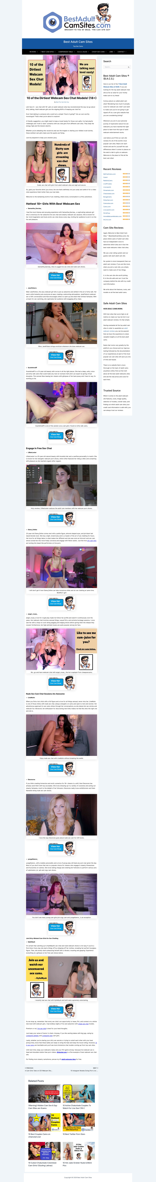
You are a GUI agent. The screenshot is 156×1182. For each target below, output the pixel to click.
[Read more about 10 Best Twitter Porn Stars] (79, 1122)
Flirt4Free (106, 213)
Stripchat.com (108, 200)
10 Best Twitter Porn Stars (74, 1134)
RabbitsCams (107, 180)
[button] (37, 51)
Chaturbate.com (108, 193)
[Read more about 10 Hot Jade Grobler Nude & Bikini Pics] (79, 1151)
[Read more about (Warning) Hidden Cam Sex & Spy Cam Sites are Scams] (44, 1093)
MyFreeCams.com (109, 174)
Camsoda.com (108, 203)
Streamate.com (108, 190)
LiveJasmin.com (108, 210)
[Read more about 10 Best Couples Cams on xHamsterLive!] (44, 1122)
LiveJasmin (107, 187)
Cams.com (107, 206)
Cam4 (105, 177)
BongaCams (107, 197)
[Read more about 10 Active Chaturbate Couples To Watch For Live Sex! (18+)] (79, 1093)
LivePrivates (107, 184)
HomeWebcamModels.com (112, 216)
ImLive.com (107, 220)
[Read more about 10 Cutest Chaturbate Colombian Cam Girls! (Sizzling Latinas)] (44, 1151)
